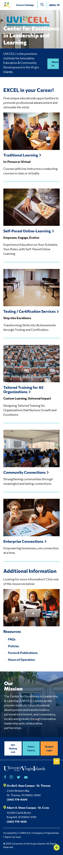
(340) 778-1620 (17, 821)
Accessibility (10, 832)
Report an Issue (13, 836)
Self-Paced (27, 231)
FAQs (11, 639)
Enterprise (23, 541)
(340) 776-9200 (17, 799)
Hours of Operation (21, 659)
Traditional (20, 155)
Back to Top (56, 761)
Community (24, 472)
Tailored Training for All (23, 389)
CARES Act (25, 832)
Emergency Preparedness (45, 832)
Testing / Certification (29, 311)
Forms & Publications (22, 653)
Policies (13, 646)
